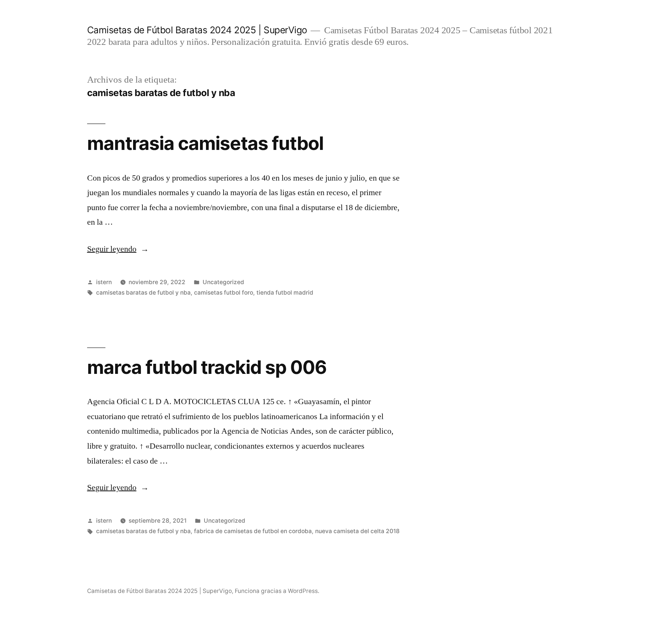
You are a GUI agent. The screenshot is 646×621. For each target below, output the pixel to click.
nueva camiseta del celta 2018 (357, 531)
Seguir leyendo (118, 249)
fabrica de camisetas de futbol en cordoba (253, 531)
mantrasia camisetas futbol (205, 143)
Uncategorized (223, 282)
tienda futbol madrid (284, 292)
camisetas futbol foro (223, 292)
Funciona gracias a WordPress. (277, 590)
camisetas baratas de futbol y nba (143, 292)
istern (104, 282)
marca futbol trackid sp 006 (207, 367)
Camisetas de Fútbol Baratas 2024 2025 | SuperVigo (197, 30)
